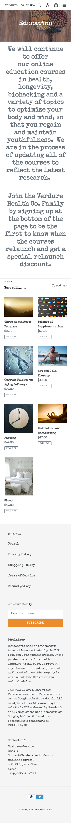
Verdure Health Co (40, 810)
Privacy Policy (20, 554)
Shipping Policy (21, 565)
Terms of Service (21, 575)
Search (13, 544)
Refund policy (19, 586)
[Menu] (64, 5)
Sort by (9, 282)
